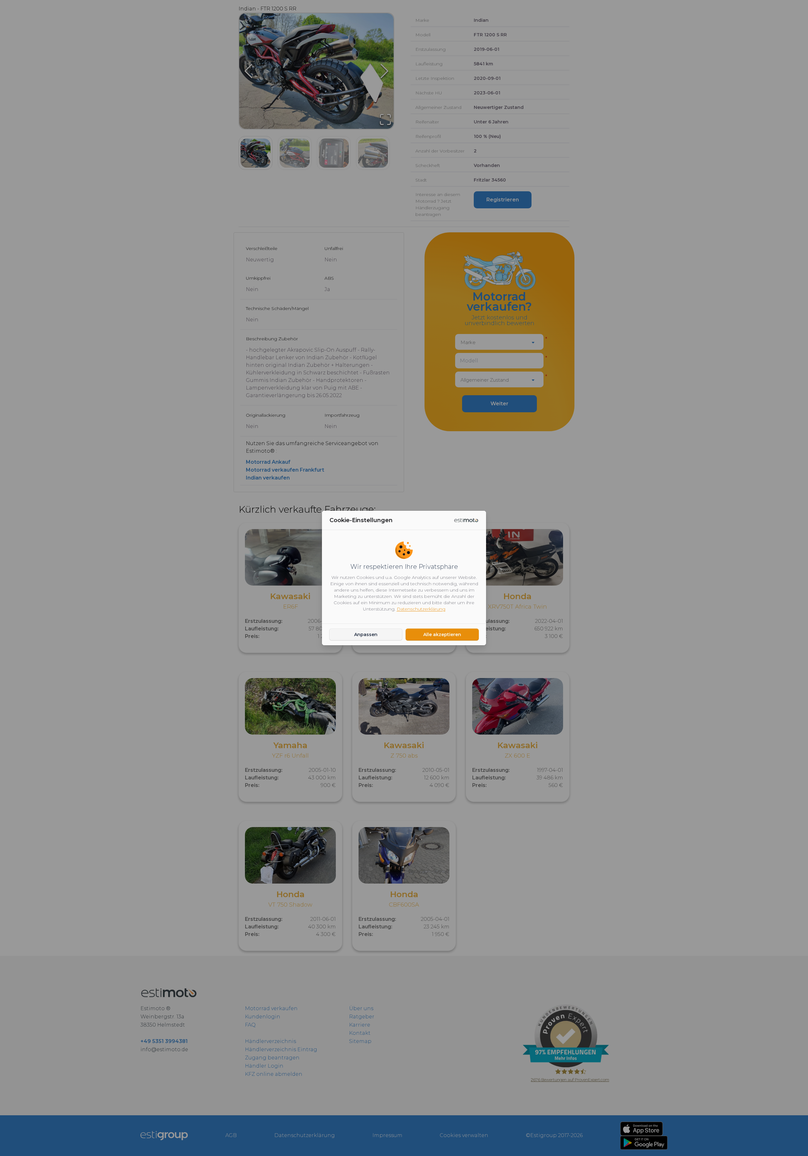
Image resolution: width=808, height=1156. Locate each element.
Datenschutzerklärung (421, 609)
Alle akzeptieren (442, 634)
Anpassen (365, 634)
